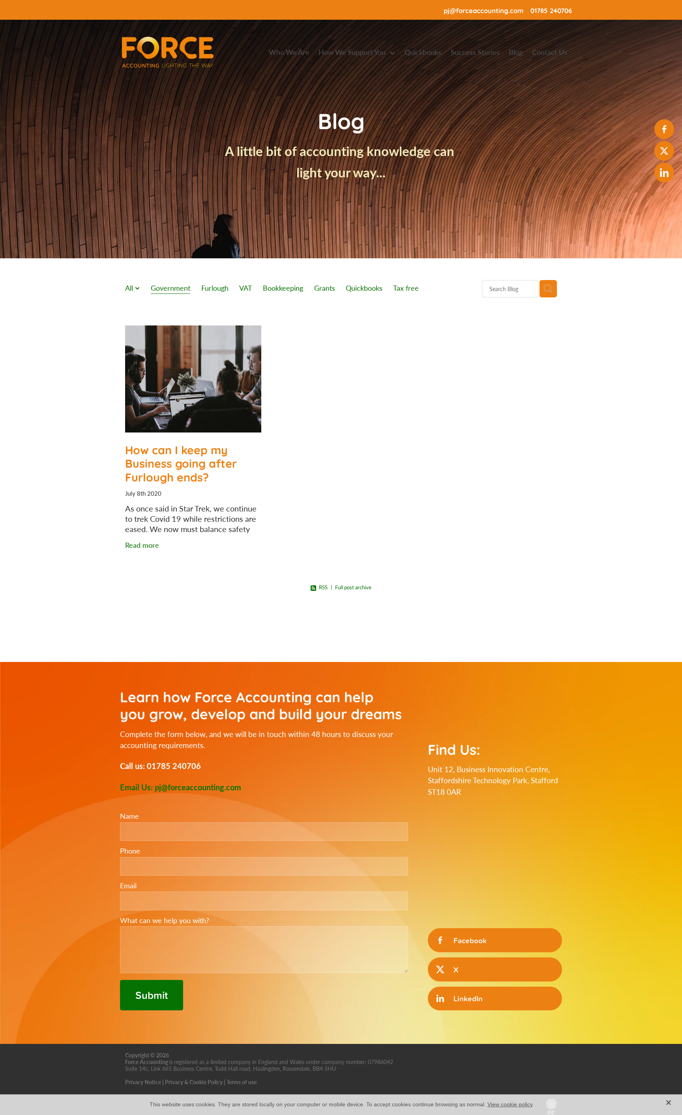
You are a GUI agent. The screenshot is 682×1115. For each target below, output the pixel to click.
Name (129, 816)
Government (170, 288)
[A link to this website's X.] (664, 151)
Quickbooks (364, 288)
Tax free (406, 288)
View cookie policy (510, 1104)
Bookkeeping (283, 288)
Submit (151, 995)
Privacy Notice (143, 1082)
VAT (245, 288)
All (130, 288)
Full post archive (353, 587)
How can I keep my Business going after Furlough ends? (181, 463)
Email (128, 885)
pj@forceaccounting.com (483, 10)
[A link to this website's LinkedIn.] (664, 172)
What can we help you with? (164, 920)
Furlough (215, 288)
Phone (130, 851)
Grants (324, 288)
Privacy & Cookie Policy (194, 1082)
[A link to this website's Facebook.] (664, 129)
